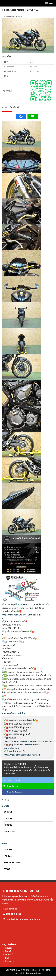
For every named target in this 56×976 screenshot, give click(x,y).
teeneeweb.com (34, 973)
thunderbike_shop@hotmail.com (22, 919)
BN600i (8, 811)
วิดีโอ (7, 957)
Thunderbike (12, 786)
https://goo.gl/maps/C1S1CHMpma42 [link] (22, 754)
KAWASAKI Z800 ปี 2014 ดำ (19, 10)
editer (20, 16)
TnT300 (8, 818)
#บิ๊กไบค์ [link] (21, 713)
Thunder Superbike (14, 792)
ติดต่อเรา (9, 961)
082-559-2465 (13, 780)
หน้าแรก (8, 947)
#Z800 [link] (34, 604)
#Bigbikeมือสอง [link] (9, 713)
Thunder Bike (10, 908)
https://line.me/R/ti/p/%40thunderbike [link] (22, 614)
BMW (4, 843)
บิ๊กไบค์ (8, 951)
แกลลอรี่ (9, 954)
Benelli (6, 806)
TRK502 (8, 825)
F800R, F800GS (12, 862)
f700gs (8, 856)
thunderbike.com (32, 969)
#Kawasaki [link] (25, 604)
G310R (7, 869)
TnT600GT (9, 831)
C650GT (8, 849)
